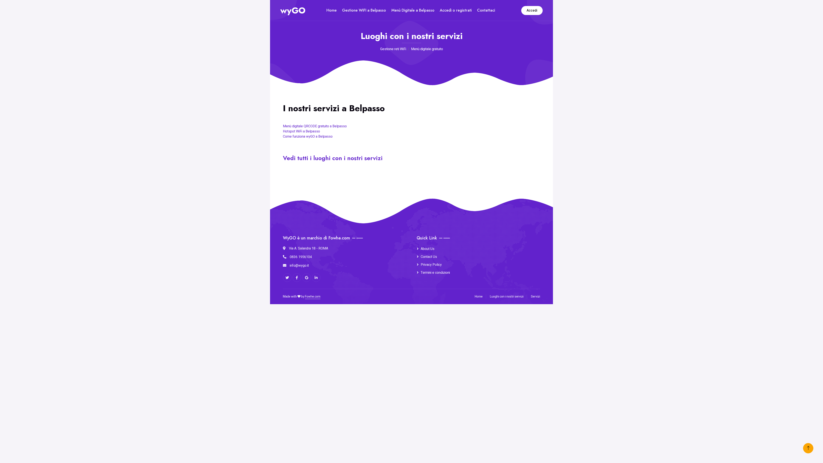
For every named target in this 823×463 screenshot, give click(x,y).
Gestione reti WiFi (393, 49)
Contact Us (429, 256)
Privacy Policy (431, 264)
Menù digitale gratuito (427, 49)
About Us (427, 248)
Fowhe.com (312, 296)
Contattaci (486, 10)
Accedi (532, 10)
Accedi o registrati (456, 10)
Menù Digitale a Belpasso (412, 10)
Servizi (535, 296)
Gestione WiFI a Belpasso (364, 10)
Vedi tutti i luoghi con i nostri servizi (333, 158)
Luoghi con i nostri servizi (507, 296)
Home (331, 10)
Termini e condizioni (435, 272)
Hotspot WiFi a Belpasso (301, 131)
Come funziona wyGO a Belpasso (308, 136)
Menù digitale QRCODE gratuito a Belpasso (315, 126)
